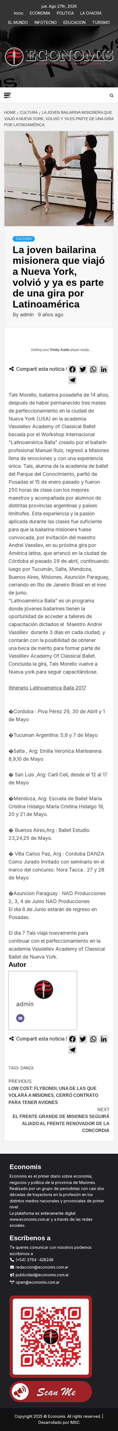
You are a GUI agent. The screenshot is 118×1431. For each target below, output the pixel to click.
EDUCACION (74, 21)
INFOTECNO (46, 21)
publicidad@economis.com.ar (42, 1274)
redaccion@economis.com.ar (41, 1267)
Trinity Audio (59, 350)
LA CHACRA (91, 12)
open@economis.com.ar (37, 1282)
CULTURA (24, 239)
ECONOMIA (40, 12)
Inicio (18, 12)
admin (27, 314)
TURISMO (101, 21)
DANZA (27, 1067)
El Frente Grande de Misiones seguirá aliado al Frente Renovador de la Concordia (61, 1120)
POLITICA (65, 12)
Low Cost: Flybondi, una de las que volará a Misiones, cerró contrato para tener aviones (53, 1092)
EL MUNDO (18, 21)
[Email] (20, 1018)
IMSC (74, 1422)
